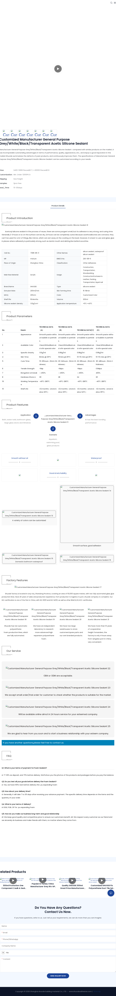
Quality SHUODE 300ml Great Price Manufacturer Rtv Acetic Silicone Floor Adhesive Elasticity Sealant (72, 887)
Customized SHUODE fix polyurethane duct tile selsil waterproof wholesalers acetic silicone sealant (102, 887)
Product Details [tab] (58, 205)
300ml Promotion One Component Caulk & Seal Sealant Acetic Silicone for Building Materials (13, 887)
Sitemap (97, 991)
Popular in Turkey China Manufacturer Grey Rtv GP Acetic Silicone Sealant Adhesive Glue (42, 885)
